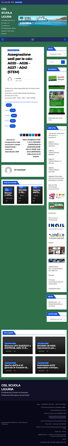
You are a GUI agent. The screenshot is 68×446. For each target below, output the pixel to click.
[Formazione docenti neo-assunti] (57, 235)
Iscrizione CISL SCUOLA (59, 424)
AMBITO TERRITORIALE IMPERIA (54, 152)
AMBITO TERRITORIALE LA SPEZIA (55, 161)
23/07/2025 (42, 370)
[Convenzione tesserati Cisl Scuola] (57, 196)
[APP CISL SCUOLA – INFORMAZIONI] (57, 100)
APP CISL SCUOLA (61, 404)
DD (7, 201)
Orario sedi (58, 431)
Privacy (64, 431)
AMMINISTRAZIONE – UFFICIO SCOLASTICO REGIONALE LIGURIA (56, 178)
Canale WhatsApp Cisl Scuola (58, 410)
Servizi (64, 439)
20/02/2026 (9, 351)
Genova (7, 120)
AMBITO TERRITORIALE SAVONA (54, 170)
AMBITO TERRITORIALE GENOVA (54, 144)
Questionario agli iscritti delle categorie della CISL (53, 442)
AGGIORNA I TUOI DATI (47, 404)
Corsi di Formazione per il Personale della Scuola (53, 421)
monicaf (18, 78)
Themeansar (4, 424)
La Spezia (7, 115)
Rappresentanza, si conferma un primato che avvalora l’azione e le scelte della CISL (52, 435)
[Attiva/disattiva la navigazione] (32, 39)
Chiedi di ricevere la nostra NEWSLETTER (55, 413)
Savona (7, 110)
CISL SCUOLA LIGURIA (6, 12)
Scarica (9, 105)
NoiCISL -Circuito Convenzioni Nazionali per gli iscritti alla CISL (51, 427)
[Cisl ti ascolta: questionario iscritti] (57, 119)
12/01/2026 (42, 351)
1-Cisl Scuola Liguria (13, 50)
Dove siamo (49, 424)
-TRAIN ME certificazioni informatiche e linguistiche (56, 135)
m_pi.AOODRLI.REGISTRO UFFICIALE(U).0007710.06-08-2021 (21, 102)
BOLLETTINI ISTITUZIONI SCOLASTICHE (54, 187)
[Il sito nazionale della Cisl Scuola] (56, 206)
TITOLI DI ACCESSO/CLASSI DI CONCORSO (56, 282)
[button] (62, 39)
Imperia (7, 126)
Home (38, 404)
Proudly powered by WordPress (9, 422)
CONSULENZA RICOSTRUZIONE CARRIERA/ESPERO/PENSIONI (57, 417)
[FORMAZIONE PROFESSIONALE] (57, 219)
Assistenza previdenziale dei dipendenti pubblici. (53, 407)
